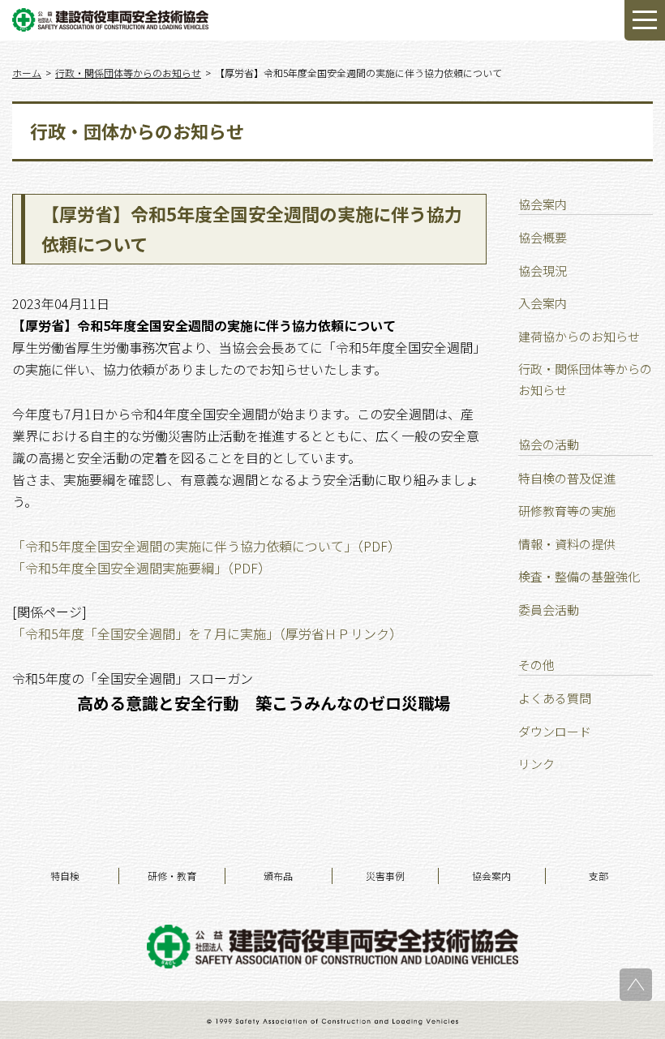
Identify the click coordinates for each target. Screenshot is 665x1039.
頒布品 (278, 875)
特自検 (64, 875)
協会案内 (491, 875)
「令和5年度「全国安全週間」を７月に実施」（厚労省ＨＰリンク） (207, 633)
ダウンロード (554, 731)
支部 (598, 875)
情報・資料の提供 (567, 543)
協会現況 (542, 270)
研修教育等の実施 (567, 510)
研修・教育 (172, 875)
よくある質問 (554, 697)
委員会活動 (548, 609)
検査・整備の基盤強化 (579, 576)
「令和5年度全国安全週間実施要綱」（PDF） (141, 567)
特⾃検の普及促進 (567, 478)
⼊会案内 (542, 302)
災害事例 (385, 875)
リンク (536, 763)
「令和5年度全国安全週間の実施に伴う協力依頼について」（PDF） (206, 546)
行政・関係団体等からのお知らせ (585, 379)
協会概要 (542, 237)
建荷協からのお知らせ (579, 336)
